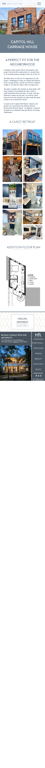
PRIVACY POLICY (38, 373)
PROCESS (38, 348)
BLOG (38, 369)
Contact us (16, 342)
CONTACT (38, 364)
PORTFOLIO (38, 343)
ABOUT (38, 358)
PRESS (38, 353)
